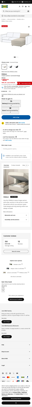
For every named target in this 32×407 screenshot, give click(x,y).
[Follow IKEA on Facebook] (3, 373)
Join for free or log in (10, 124)
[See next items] (26, 165)
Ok (16, 403)
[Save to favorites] (28, 26)
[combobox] (14, 11)
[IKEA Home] (5, 6)
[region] (16, 39)
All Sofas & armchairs (16, 276)
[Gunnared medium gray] (10, 66)
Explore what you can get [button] (23, 124)
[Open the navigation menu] (28, 6)
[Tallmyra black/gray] (16, 66)
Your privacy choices (16, 398)
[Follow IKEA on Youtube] (17, 373)
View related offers (26, 83)
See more (4, 318)
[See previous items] (3, 288)
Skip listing (4, 285)
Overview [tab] (6, 165)
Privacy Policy (17, 392)
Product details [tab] (15, 165)
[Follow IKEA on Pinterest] (10, 373)
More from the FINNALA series (9, 71)
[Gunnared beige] (4, 66)
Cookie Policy (19, 394)
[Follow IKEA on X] (13, 373)
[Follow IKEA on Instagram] (6, 373)
